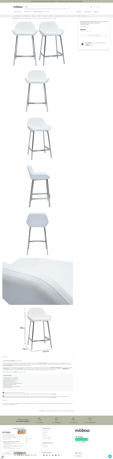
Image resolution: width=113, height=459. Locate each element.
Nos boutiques (87, 11)
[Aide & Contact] (91, 7)
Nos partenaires (45, 446)
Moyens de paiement (16, 433)
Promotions (27, 11)
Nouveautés (17, 11)
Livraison (14, 435)
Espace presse (45, 432)
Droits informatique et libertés (18, 441)
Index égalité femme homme (18, 446)
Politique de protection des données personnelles (22, 438)
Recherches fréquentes (46, 438)
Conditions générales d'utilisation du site (20, 440)
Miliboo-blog (44, 445)
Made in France (37, 11)
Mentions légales (15, 432)
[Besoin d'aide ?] (110, 456)
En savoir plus (53, 397)
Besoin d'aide (45, 430)
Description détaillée (83, 26)
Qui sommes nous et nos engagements (19, 430)
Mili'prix (47, 11)
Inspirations (78, 11)
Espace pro (96, 11)
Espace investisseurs (16, 448)
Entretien (5, 400)
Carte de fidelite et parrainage (18, 443)
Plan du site (44, 435)
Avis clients (44, 433)
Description (5, 356)
